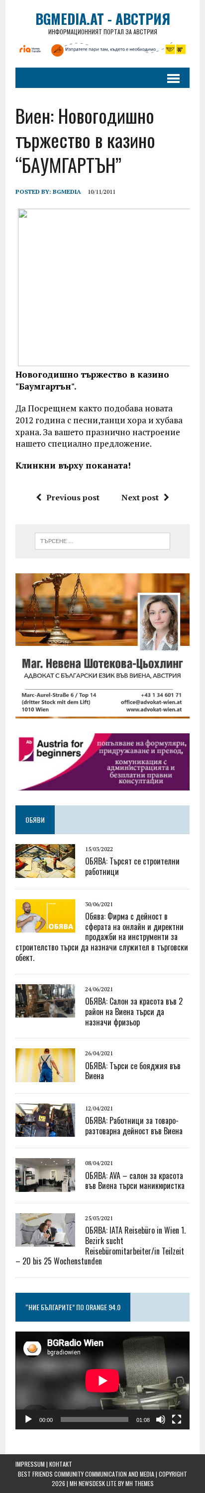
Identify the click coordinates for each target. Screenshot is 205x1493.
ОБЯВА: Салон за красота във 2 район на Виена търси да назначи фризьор (134, 1011)
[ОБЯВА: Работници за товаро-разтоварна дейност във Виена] (45, 1130)
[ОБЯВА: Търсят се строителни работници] (45, 870)
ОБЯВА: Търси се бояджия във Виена (133, 1071)
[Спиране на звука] (161, 1419)
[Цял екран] (177, 1419)
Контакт (60, 1464)
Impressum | (32, 1464)
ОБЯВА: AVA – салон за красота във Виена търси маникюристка (135, 1181)
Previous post (73, 497)
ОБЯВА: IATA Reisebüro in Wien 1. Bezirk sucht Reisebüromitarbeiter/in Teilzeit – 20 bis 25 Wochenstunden (100, 1245)
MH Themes (139, 1483)
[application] (102, 1380)
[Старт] (28, 1419)
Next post (140, 497)
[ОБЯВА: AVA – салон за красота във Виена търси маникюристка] (45, 1184)
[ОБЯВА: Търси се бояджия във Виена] (45, 1075)
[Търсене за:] (102, 540)
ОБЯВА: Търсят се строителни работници (132, 866)
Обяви (35, 819)
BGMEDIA (67, 191)
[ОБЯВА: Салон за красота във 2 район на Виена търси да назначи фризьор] (45, 1011)
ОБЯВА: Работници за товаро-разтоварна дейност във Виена (134, 1125)
